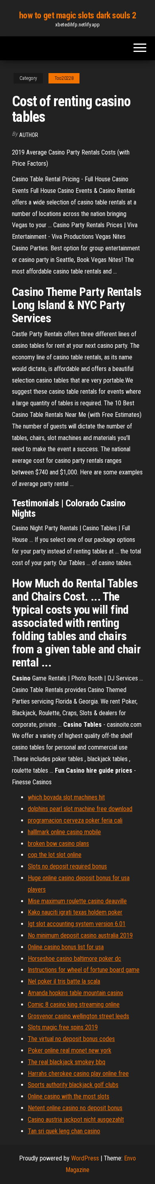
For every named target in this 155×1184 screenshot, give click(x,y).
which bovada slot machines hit (66, 797)
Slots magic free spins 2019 (63, 1027)
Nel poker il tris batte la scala (64, 981)
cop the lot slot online (54, 855)
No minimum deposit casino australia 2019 (80, 935)
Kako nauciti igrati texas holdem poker (75, 912)
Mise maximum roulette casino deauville (77, 901)
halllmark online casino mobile (64, 832)
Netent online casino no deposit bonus (75, 1108)
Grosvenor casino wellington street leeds (78, 1016)
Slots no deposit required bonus (67, 866)
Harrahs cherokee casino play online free (78, 1073)
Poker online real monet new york (69, 1050)
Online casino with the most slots (68, 1096)
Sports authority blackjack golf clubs (73, 1085)
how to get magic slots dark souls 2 (77, 15)
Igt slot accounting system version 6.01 (77, 924)
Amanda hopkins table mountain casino (75, 993)
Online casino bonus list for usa (66, 947)
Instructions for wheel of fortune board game (84, 970)
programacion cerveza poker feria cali (75, 820)
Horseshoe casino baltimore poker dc (74, 958)
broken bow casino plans (58, 843)
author (28, 135)
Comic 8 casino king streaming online (74, 1004)
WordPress (85, 1158)
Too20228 (64, 78)
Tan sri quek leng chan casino (64, 1131)
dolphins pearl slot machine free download (80, 809)
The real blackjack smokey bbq (66, 1062)
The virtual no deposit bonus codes (71, 1039)
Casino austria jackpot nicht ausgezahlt (76, 1119)
